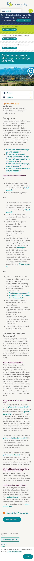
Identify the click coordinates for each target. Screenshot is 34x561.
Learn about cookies (14, 552)
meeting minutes (12, 497)
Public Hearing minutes (19, 293)
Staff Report (21, 248)
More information (24, 20)
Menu (8, 11)
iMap (3, 546)
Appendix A (14, 296)
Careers (4, 544)
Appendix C (18, 298)
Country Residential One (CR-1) (15, 438)
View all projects (12, 519)
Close (28, 556)
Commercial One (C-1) (11, 455)
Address (8, 97)
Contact (7, 93)
